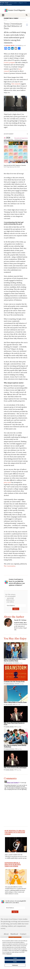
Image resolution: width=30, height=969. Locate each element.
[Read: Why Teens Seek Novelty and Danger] (16, 758)
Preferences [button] (8, 953)
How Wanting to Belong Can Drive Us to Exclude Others (15, 832)
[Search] (26, 15)
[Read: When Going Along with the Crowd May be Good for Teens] (16, 650)
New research (15, 84)
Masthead (14, 934)
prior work (7, 482)
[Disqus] (16, 799)
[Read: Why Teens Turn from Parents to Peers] (16, 714)
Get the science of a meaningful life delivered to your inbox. (15, 901)
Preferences (15, 965)
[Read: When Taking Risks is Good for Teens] (16, 693)
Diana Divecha (9, 683)
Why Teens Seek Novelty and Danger (15, 767)
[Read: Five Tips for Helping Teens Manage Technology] (16, 736)
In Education (8, 4)
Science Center (13, 2)
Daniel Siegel (9, 726)
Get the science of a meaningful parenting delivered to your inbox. (10, 598)
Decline (15, 961)
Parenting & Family (11, 18)
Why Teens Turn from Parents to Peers (14, 723)
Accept (15, 958)
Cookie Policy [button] (24, 950)
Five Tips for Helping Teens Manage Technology (15, 746)
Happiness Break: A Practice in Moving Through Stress (13, 864)
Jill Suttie (8, 663)
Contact (23, 934)
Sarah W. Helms (10, 45)
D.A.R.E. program (9, 62)
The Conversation (9, 566)
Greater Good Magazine (15, 10)
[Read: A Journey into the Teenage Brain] (16, 672)
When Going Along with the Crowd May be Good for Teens (14, 660)
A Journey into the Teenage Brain (14, 681)
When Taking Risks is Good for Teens (15, 702)
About (6, 934)
